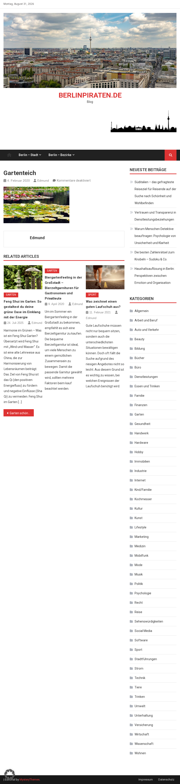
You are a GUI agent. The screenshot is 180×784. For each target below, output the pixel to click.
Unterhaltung (144, 715)
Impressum (146, 779)
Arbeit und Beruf (146, 320)
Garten (11, 294)
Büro (138, 367)
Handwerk (142, 433)
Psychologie (143, 593)
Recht (139, 602)
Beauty (139, 339)
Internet (140, 480)
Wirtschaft (142, 734)
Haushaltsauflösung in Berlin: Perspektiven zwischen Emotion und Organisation (155, 275)
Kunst (138, 518)
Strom (139, 668)
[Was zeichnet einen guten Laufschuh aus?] (105, 277)
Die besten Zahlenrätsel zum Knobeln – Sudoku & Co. (155, 256)
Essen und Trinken (147, 386)
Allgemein (142, 311)
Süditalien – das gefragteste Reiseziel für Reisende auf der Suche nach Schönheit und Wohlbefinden (155, 192)
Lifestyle (140, 527)
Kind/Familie (143, 489)
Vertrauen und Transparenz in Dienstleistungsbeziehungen (155, 216)
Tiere (138, 687)
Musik (139, 574)
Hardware (141, 442)
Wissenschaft (144, 743)
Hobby (139, 452)
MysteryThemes (30, 779)
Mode (138, 565)
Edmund (43, 180)
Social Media (143, 631)
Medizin (140, 546)
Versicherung (144, 725)
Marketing (142, 536)
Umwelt (140, 706)
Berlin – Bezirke (60, 155)
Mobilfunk (141, 555)
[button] (9, 774)
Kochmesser (143, 499)
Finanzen (141, 405)
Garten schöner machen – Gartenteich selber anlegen (22, 413)
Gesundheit (142, 424)
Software (141, 640)
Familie (139, 395)
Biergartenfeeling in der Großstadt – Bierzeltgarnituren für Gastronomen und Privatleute (63, 287)
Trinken (140, 696)
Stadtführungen (146, 659)
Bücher (139, 358)
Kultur (139, 508)
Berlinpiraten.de (90, 95)
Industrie (141, 471)
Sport (92, 294)
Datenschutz (166, 779)
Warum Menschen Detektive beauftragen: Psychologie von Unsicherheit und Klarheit (155, 236)
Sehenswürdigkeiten (149, 621)
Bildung (140, 348)
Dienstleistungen (146, 377)
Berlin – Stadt (28, 155)
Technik (140, 678)
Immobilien (142, 461)
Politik (139, 584)
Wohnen (140, 753)
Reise (138, 612)
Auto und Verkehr (147, 329)
